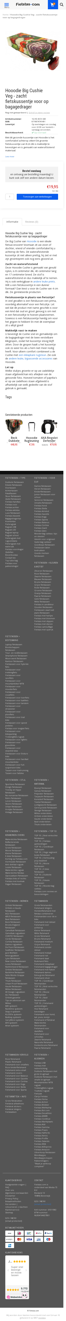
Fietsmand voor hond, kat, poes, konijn (44, 1015)
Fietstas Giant (40, 528)
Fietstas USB (40, 1062)
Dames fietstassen (42, 486)
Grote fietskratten (13, 1100)
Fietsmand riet (41, 955)
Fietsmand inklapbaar (44, 964)
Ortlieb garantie (12, 997)
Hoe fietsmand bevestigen (41, 1010)
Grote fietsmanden (43, 905)
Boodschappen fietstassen (12, 648)
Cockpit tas (10, 557)
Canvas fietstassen (42, 790)
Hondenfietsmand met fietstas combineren (45, 912)
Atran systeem (12, 1025)
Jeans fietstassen (42, 612)
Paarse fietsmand (42, 1048)
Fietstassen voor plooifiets (13, 713)
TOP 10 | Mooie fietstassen (41, 864)
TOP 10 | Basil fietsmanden (41, 999)
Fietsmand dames (42, 972)
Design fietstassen (13, 787)
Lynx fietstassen (12, 958)
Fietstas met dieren (43, 624)
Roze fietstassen (41, 573)
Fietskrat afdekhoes (14, 1103)
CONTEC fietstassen (14, 936)
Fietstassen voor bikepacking (13, 732)
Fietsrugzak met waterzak (12, 545)
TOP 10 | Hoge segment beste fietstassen (45, 853)
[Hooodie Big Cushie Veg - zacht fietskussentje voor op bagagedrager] (33, 52)
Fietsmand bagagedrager (46, 966)
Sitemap (9, 1212)
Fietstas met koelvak (14, 881)
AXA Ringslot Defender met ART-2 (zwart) (49, 442)
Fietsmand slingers (43, 908)
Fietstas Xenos (41, 1135)
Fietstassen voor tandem (17, 703)
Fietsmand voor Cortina (16, 1081)
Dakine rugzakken (13, 944)
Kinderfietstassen (42, 491)
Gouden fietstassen (43, 607)
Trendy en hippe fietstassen (13, 791)
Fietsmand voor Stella (15, 1087)
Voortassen (10, 487)
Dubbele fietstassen (14, 482)
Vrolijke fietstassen (14, 809)
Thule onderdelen (43, 824)
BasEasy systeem (13, 1017)
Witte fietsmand (41, 933)
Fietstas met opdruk (43, 629)
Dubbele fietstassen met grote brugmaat (45, 1072)
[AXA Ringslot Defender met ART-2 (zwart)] (49, 426)
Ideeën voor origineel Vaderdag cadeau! (44, 540)
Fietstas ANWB (41, 1116)
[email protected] (42, 1204)
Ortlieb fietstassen (13, 905)
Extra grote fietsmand (44, 975)
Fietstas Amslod (41, 511)
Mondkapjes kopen (43, 1158)
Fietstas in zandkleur (44, 604)
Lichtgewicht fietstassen (45, 804)
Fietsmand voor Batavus (16, 1075)
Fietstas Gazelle (41, 514)
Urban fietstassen (13, 806)
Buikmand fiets (41, 961)
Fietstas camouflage (43, 626)
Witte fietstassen (42, 601)
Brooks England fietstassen (12, 926)
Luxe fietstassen (12, 513)
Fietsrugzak (10, 524)
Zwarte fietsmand (42, 1039)
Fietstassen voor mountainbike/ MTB (14, 682)
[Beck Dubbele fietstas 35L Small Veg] (14, 426)
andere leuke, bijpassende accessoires (30, 358)
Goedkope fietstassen (44, 544)
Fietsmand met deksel (44, 922)
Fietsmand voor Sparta (16, 1089)
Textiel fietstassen (42, 802)
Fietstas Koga (40, 516)
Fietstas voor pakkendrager (11, 564)
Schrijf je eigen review (39, 112)
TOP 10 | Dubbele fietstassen (42, 876)
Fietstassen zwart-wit (44, 610)
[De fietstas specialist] (28, 4)
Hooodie (32, 241)
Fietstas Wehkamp (42, 1107)
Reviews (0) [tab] (31, 221)
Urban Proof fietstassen (16, 983)
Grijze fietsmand (42, 944)
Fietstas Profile (41, 1138)
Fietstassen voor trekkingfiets (13, 671)
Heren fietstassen (42, 488)
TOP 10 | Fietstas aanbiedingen (42, 842)
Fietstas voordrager (14, 549)
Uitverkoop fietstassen (44, 1152)
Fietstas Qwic (40, 530)
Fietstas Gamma (41, 1127)
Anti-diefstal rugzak (14, 864)
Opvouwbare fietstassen (16, 875)
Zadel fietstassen (13, 499)
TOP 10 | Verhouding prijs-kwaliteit (44, 859)
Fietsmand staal (41, 958)
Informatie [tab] (12, 221)
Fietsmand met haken (44, 969)
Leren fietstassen (13, 801)
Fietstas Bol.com (42, 1110)
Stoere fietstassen (13, 803)
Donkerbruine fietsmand (46, 1045)
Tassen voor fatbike (14, 773)
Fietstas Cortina (41, 525)
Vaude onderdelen (43, 818)
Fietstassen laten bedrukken (42, 549)
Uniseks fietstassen (43, 502)
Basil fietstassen (12, 919)
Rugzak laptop (11, 532)
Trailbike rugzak (41, 1090)
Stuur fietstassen (13, 496)
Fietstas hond (40, 505)
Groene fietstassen (43, 590)
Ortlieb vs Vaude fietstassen (13, 909)
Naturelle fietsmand (43, 1042)
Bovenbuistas (11, 555)
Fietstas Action (41, 1102)
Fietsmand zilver (42, 978)
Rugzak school (12, 535)
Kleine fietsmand (42, 930)
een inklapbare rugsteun (32, 355)
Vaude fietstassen (13, 986)
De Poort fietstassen (14, 947)
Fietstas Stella (40, 508)
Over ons (9, 1190)
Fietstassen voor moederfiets (13, 687)
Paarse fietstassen (42, 596)
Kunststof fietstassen (44, 799)
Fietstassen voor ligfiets (16, 739)
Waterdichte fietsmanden (40, 1024)
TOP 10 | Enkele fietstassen (42, 881)
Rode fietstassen (42, 587)
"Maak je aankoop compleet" (42, 1165)
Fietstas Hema (41, 1099)
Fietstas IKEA (40, 1144)
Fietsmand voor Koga (15, 1084)
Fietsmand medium (43, 941)
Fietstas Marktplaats (43, 1121)
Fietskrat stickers (13, 1106)
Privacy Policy (11, 1198)
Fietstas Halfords (42, 1132)
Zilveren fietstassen (43, 570)
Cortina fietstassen (14, 941)
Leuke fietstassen (13, 867)
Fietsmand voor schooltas (41, 1035)
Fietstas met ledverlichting (40, 1067)
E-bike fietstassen (13, 856)
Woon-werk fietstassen (16, 658)
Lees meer (9, 156)
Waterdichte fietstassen (16, 839)
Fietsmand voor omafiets (17, 1064)
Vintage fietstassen (14, 812)
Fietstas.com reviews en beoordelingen (45, 892)
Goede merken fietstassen (41, 554)
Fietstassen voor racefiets (13, 676)
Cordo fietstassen (13, 938)
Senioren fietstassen (43, 500)
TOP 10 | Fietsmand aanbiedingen (43, 1004)
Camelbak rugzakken (15, 933)
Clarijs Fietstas (41, 1096)
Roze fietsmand (12, 1059)
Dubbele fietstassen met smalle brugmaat (45, 1078)
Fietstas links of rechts (15, 878)
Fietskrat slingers (13, 1109)
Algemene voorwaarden (16, 1193)
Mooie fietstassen (13, 850)
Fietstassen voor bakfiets (16, 700)
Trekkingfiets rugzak (14, 736)
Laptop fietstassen (13, 644)
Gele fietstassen (41, 598)
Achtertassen (11, 490)
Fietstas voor (11, 504)
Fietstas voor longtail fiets (17, 728)
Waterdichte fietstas (14, 873)
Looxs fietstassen (13, 964)
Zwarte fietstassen (42, 576)
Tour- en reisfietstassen (16, 652)
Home (5, 14)
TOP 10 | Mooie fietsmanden (41, 993)
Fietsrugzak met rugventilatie (12, 539)
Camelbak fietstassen (15, 930)
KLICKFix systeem (13, 1014)
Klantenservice (12, 1209)
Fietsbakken (11, 1112)
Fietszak (38, 1093)
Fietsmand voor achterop (41, 926)
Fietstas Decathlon (43, 1113)
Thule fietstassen (13, 980)
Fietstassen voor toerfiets (17, 697)
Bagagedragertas (13, 518)
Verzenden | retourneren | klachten (16, 1205)
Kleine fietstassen (13, 853)
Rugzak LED (10, 529)
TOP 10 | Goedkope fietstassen (43, 848)
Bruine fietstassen (42, 582)
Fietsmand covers (13, 1073)
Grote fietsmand (42, 936)
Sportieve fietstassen (15, 784)
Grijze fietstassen (42, 584)
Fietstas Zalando (41, 1141)
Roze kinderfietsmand (15, 1067)
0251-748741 (11, 1218)
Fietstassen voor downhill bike (13, 749)
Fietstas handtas (12, 501)
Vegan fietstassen (13, 884)
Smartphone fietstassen (16, 655)
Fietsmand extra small (15, 1070)
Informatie (14, 452)
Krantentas (10, 521)
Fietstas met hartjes (43, 615)
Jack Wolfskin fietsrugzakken (12, 954)
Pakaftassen (10, 493)
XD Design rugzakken (15, 992)
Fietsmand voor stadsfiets (41, 1029)
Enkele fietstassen (13, 485)
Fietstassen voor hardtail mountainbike (16, 760)
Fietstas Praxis (41, 1130)
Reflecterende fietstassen (12, 843)
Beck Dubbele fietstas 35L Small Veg (14, 442)
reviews (42, 1317)
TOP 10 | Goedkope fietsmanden (43, 982)
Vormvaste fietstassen (15, 861)
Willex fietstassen (13, 989)
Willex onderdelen (43, 813)
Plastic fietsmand (13, 1061)
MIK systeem (11, 1006)
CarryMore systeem (14, 1020)
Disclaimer (10, 1195)
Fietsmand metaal (42, 952)
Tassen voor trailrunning (16, 770)
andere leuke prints (44, 281)
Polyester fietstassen (44, 793)
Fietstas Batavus (41, 522)
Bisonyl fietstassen (42, 788)
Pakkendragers (41, 1160)
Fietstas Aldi (39, 1124)
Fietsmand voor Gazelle (16, 1078)
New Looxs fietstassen (15, 961)
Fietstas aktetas (12, 510)
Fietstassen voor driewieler (13, 707)
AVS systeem (11, 1022)
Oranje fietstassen (42, 593)
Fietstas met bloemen (44, 618)
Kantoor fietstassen (14, 661)
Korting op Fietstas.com (16, 859)
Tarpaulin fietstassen (44, 796)
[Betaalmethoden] (9, 1233)
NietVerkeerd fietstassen (17, 966)
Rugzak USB (10, 527)
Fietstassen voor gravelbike (13, 743)
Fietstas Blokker (41, 1104)
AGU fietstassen (12, 913)
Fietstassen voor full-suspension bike (15, 766)
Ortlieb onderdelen (43, 816)
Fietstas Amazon (42, 1149)
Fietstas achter (12, 507)
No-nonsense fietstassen (16, 795)
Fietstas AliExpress (42, 1146)
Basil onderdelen (42, 821)
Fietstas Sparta (41, 519)
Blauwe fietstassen (43, 579)
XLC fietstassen (12, 994)
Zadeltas (9, 552)
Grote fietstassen (13, 847)
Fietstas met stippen (43, 621)
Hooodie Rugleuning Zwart (31, 441)
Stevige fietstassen (43, 810)
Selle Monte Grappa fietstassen (14, 976)
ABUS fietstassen (13, 916)
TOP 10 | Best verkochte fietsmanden (46, 987)
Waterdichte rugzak (14, 870)
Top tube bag (11, 560)
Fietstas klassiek (12, 515)
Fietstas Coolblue (42, 1118)
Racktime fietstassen (14, 972)
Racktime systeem (14, 1008)
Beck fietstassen (12, 922)
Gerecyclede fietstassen (45, 807)
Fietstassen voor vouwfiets (13, 693)
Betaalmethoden (13, 1201)
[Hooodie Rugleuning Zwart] (31, 426)
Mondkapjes (40, 1155)
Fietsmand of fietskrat (44, 1020)
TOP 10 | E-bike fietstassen (41, 870)
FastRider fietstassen (14, 950)
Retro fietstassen (13, 798)
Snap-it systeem (12, 1011)
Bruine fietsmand (42, 938)
